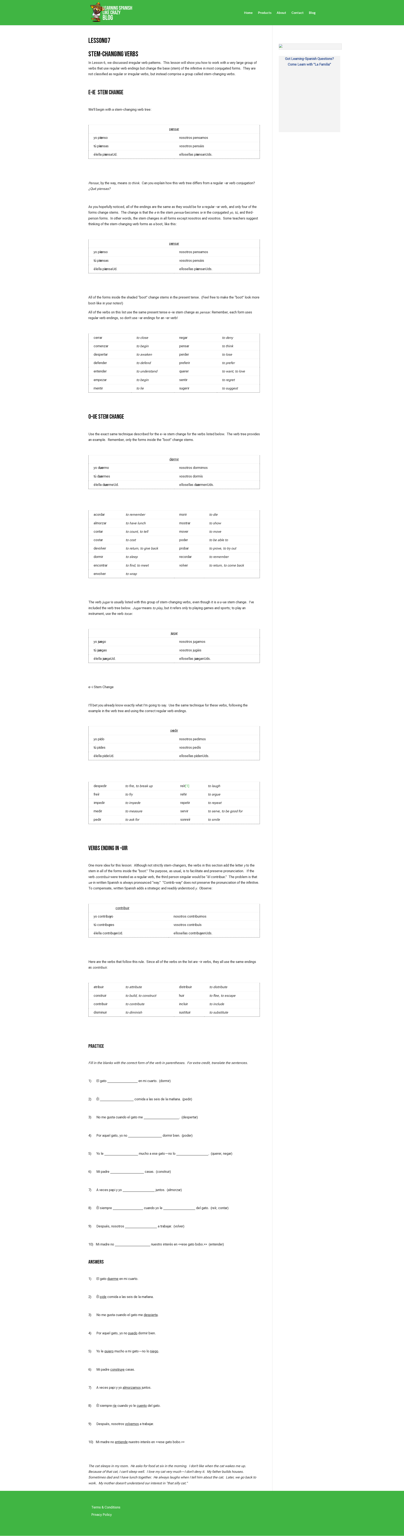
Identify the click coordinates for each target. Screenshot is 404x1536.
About (281, 12)
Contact (297, 12)
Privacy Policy (101, 1515)
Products (264, 12)
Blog (312, 12)
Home (248, 12)
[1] (187, 786)
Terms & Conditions (105, 1507)
